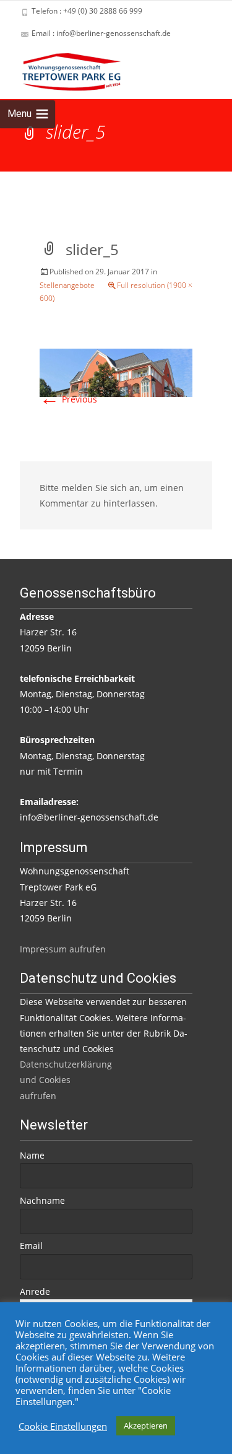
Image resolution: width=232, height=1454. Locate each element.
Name (32, 1155)
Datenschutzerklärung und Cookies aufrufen (66, 1079)
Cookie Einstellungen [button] (63, 1426)
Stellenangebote (67, 285)
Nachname (42, 1200)
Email (31, 1246)
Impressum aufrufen (63, 949)
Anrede (35, 1291)
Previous (68, 399)
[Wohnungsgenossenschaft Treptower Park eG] (61, 69)
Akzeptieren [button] (146, 1425)
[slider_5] (116, 372)
